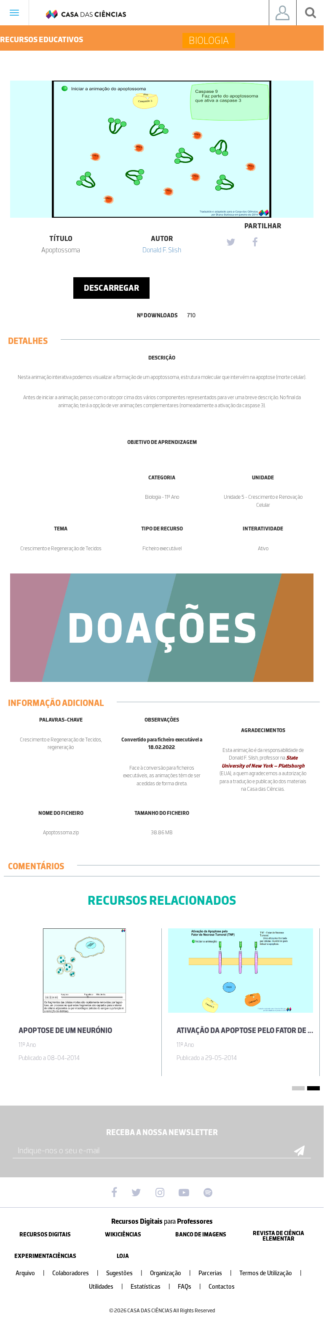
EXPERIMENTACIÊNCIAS (45, 1256)
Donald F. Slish (161, 250)
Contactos (222, 1287)
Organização (170, 1273)
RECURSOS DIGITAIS (45, 1234)
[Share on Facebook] (255, 242)
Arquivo (30, 1273)
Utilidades (106, 1287)
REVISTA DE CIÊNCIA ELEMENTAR (278, 1235)
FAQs (189, 1287)
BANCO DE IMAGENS (200, 1234)
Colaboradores (75, 1273)
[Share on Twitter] (230, 242)
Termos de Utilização (270, 1273)
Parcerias (215, 1273)
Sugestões (124, 1273)
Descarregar (111, 288)
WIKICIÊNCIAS (123, 1234)
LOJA (123, 1256)
